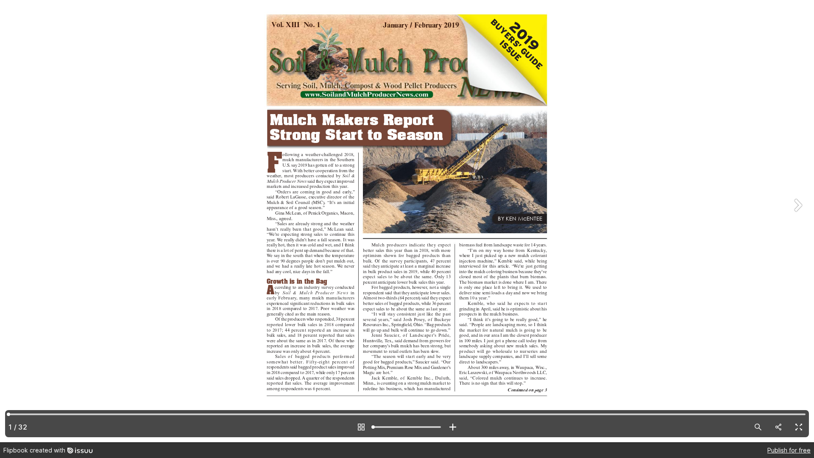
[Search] (758, 427)
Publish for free (789, 450)
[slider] (407, 427)
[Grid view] (361, 427)
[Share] (778, 427)
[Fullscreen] (798, 427)
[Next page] (797, 221)
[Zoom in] (452, 427)
